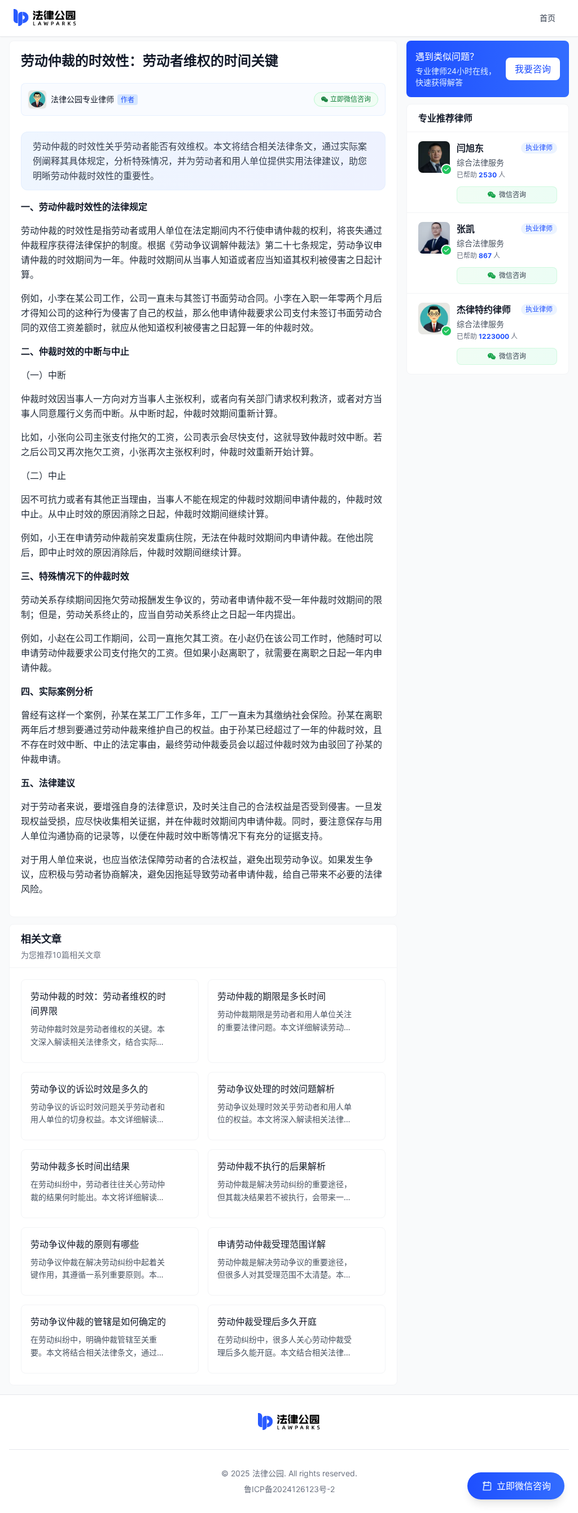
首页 (547, 18)
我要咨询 (533, 69)
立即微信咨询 (524, 1486)
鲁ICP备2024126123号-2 (289, 1489)
